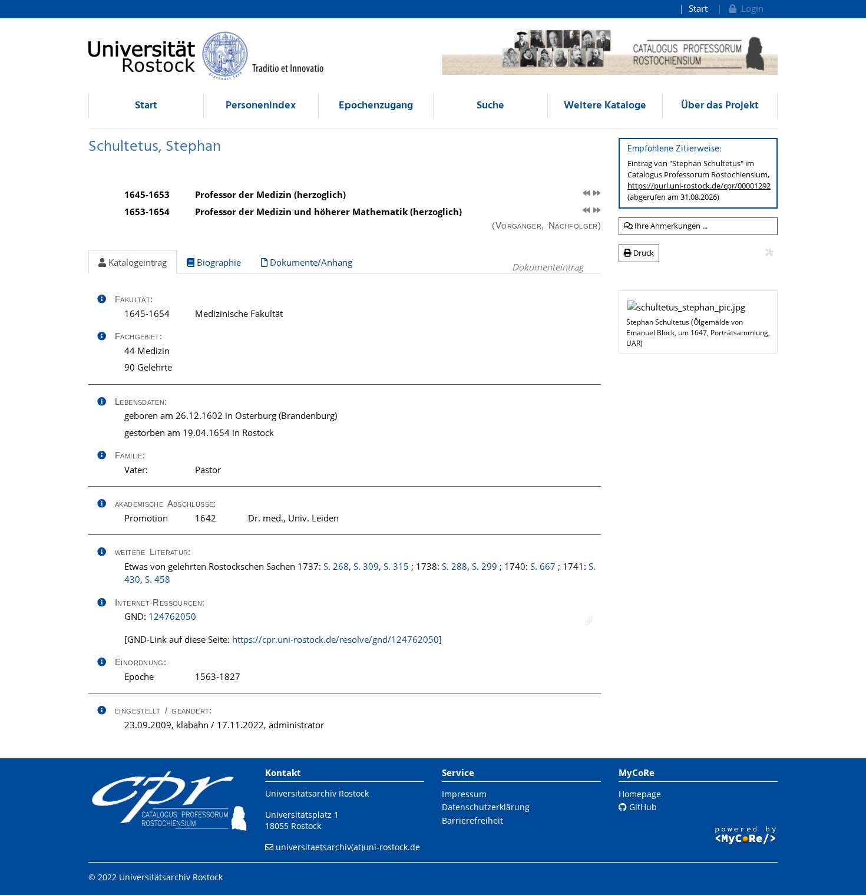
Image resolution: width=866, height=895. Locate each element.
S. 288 (454, 566)
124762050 (172, 616)
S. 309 (366, 566)
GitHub (642, 807)
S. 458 (157, 579)
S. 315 (396, 566)
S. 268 (336, 566)
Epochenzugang (376, 105)
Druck (643, 252)
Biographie (217, 262)
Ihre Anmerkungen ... (670, 225)
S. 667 (543, 566)
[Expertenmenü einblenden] (769, 253)
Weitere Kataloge (605, 105)
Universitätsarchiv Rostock (317, 793)
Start (698, 8)
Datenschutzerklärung (486, 807)
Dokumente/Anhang (309, 262)
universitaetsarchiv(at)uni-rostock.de (348, 847)
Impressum (464, 794)
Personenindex (261, 105)
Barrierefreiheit (472, 820)
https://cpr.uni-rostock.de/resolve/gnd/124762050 (335, 639)
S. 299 (484, 566)
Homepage (640, 794)
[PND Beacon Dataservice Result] (588, 621)
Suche (490, 105)
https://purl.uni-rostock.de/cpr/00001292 (699, 185)
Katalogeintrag (136, 262)
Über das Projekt (720, 105)
